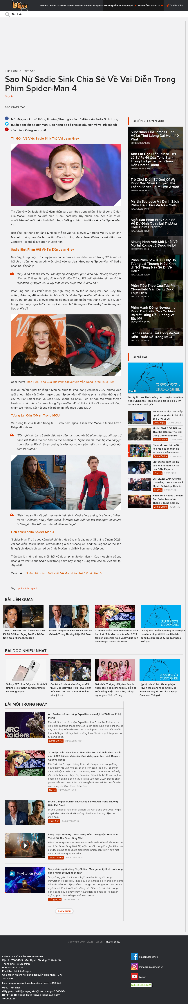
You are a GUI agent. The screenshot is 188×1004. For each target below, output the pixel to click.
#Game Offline (83, 5)
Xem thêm (65, 911)
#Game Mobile (65, 5)
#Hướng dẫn (111, 5)
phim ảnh (23, 588)
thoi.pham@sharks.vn (37, 983)
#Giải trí (156, 5)
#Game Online (48, 5)
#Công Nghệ (126, 5)
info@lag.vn (24, 971)
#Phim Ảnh (144, 5)
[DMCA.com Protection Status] (142, 985)
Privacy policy (112, 941)
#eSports (98, 5)
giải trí (34, 588)
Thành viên (176, 5)
